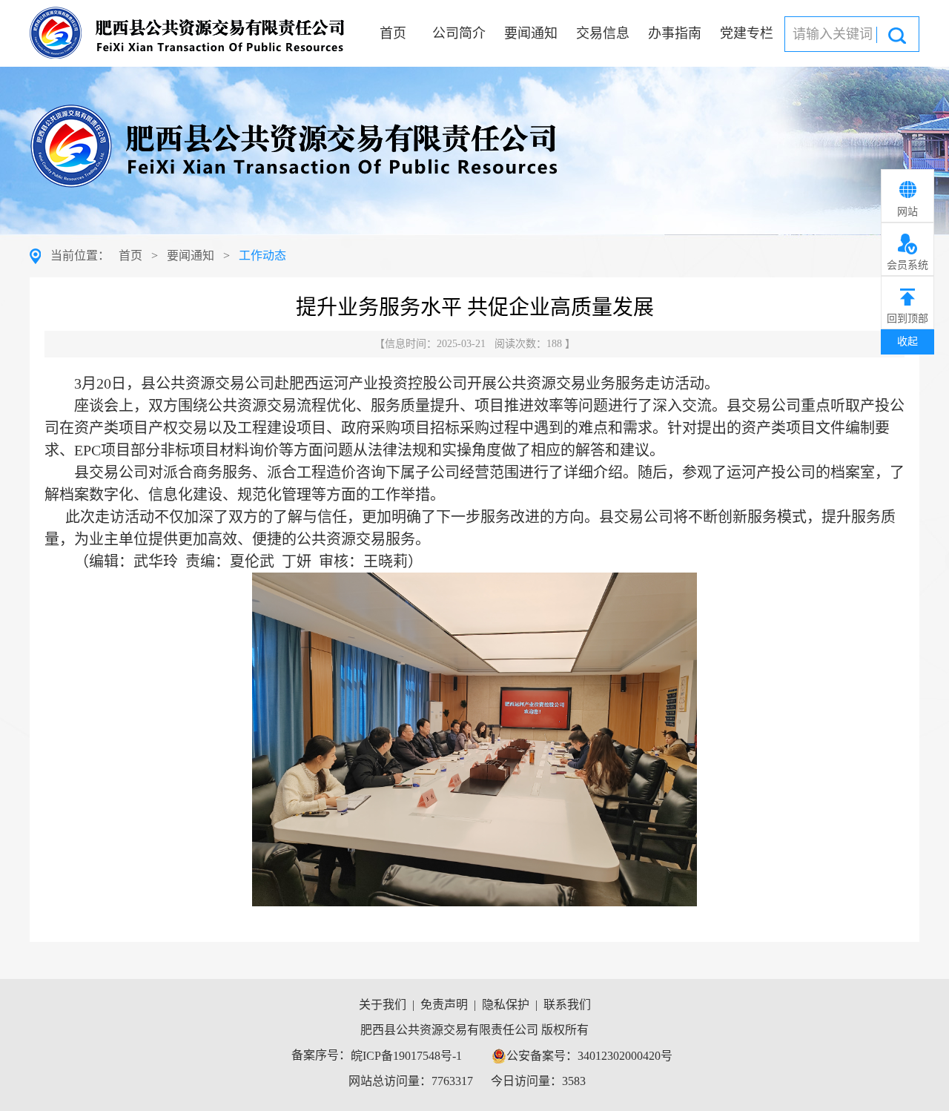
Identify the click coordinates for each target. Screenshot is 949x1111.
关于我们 (382, 1004)
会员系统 (907, 265)
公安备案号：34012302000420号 (589, 1055)
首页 (393, 33)
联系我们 (567, 1004)
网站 (907, 211)
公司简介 (459, 33)
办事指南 (674, 33)
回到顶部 (907, 318)
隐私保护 (505, 1004)
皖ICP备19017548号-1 (406, 1055)
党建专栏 (746, 33)
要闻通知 (531, 33)
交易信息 (602, 33)
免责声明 (444, 1004)
